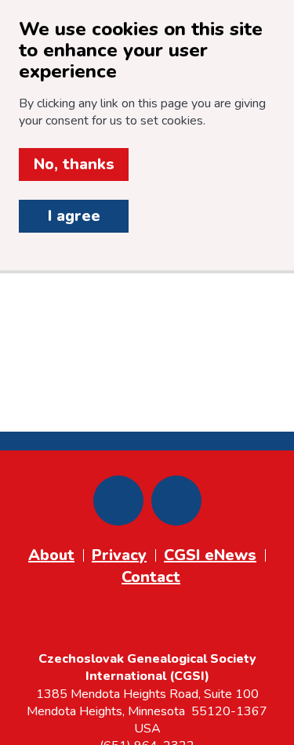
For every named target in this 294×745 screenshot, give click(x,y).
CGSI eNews (210, 555)
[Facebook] (118, 501)
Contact (151, 577)
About (51, 555)
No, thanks (74, 164)
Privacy (119, 555)
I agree (74, 215)
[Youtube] (176, 501)
